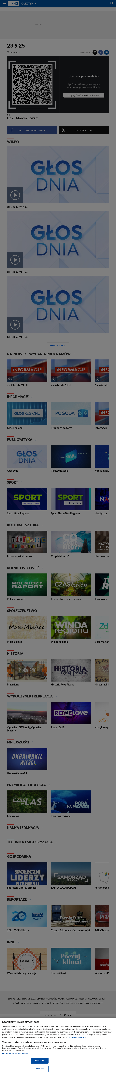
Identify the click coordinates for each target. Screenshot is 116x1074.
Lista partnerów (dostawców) (15, 1053)
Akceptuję (39, 1060)
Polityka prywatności (78, 1037)
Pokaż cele (39, 1069)
